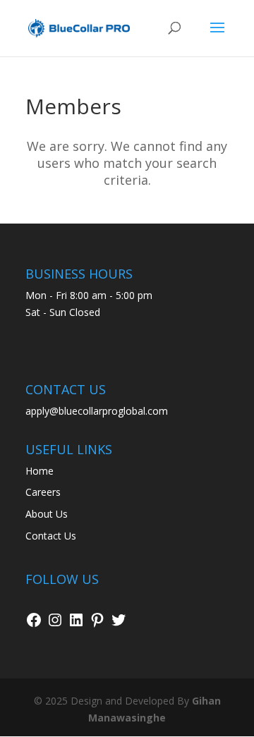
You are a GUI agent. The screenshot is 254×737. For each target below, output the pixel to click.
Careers (43, 492)
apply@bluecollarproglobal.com (96, 411)
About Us (46, 513)
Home (39, 470)
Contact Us (50, 535)
